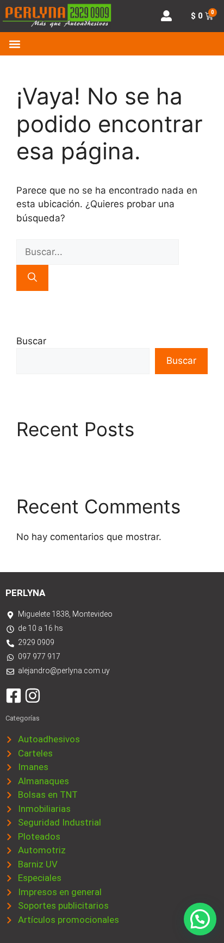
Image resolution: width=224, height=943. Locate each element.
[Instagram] (32, 695)
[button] (14, 44)
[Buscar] (32, 278)
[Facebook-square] (13, 695)
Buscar (31, 341)
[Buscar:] (97, 251)
